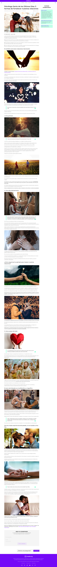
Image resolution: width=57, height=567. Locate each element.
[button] (1, 2)
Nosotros (33, 2)
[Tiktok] (27, 565)
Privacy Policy (28, 563)
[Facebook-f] (24, 565)
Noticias (26, 2)
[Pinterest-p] (35, 565)
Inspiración (29, 2)
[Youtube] (30, 565)
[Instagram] (22, 565)
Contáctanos (23, 563)
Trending (22, 2)
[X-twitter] (32, 565)
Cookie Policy (34, 563)
